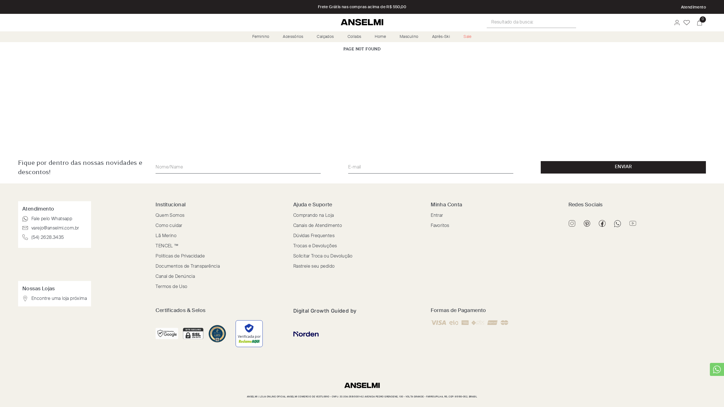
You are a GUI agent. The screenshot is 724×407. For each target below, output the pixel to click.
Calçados (325, 37)
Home (380, 37)
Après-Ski (441, 37)
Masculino (409, 37)
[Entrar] (675, 22)
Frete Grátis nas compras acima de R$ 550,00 (362, 7)
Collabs (354, 37)
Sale (468, 37)
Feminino (260, 37)
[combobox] (531, 22)
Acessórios (293, 37)
